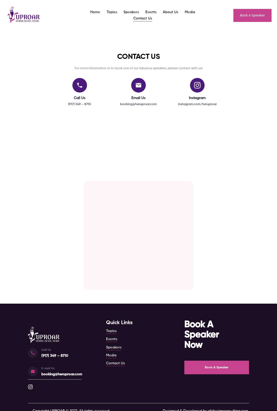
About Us (170, 12)
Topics (112, 12)
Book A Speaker (252, 15)
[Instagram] (30, 386)
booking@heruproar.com (138, 104)
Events (151, 12)
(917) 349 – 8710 (79, 104)
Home (95, 12)
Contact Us (142, 18)
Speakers (131, 12)
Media (190, 12)
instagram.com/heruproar (197, 104)
